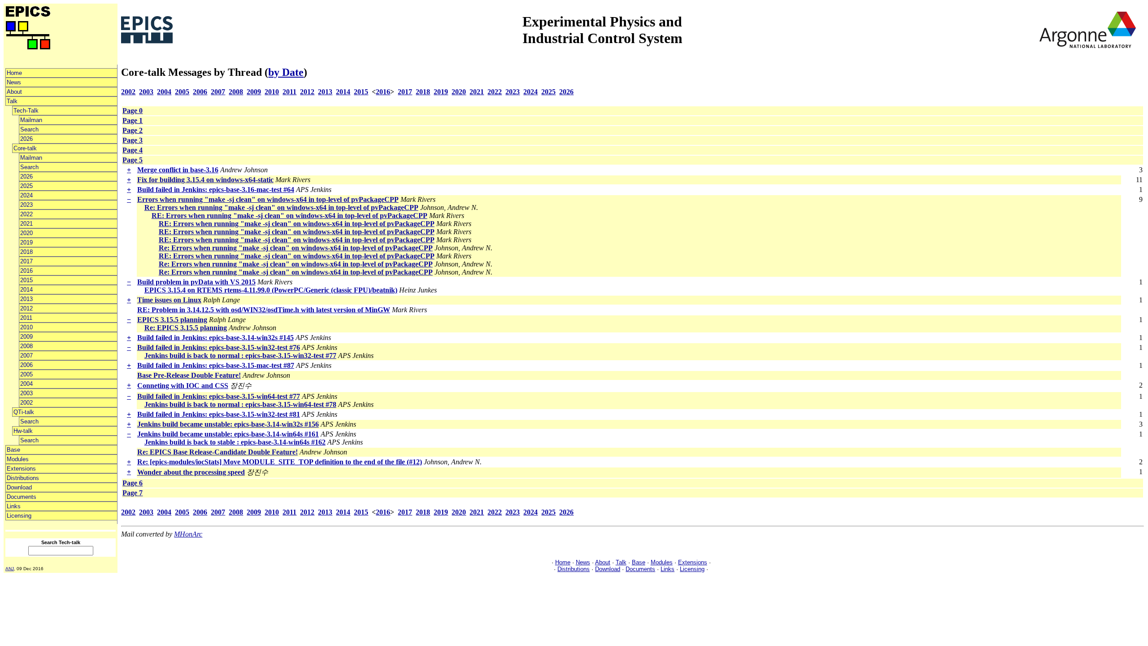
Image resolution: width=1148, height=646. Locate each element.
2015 (26, 280)
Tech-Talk (26, 110)
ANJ (9, 568)
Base (13, 449)
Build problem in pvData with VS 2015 (196, 282)
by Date (286, 72)
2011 (26, 317)
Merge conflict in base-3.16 (177, 170)
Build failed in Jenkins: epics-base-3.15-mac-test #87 (215, 365)
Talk (12, 101)
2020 (26, 233)
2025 (26, 186)
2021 (26, 223)
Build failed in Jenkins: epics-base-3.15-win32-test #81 (218, 414)
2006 (26, 365)
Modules (18, 459)
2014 (26, 289)
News (14, 82)
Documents (21, 496)
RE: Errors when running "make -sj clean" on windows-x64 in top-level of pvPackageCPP (289, 215)
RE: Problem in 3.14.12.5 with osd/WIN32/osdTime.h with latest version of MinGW (263, 310)
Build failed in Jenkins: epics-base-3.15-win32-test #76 (218, 347)
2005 (26, 374)
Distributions (23, 478)
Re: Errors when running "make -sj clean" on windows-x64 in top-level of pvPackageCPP (281, 207)
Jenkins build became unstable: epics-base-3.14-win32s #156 (228, 424)
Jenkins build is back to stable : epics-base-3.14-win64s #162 (235, 442)
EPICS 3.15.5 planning (172, 319)
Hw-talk (23, 431)
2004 (26, 383)
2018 (26, 252)
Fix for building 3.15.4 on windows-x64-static (205, 179)
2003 (26, 393)
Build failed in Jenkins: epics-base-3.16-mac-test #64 (215, 189)
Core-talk (25, 148)
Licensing (19, 515)
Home (14, 73)
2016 (26, 270)
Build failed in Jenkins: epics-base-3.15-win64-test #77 (218, 396)
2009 (26, 336)
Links (14, 506)
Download (19, 487)
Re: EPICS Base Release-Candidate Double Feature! (217, 452)
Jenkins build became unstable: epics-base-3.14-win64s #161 (228, 434)
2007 (26, 355)
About (14, 91)
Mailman (31, 120)
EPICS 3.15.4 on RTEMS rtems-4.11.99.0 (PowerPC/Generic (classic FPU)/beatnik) (270, 290)
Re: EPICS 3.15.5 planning (185, 328)
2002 (26, 402)
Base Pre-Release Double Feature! (189, 375)
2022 (26, 214)
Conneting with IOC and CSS (182, 385)
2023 (26, 204)
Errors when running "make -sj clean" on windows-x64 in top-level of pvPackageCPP (268, 199)
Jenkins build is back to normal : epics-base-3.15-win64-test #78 (240, 404)
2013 (26, 299)
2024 (26, 195)
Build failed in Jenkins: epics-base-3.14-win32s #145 (215, 337)
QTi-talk (23, 412)
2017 (26, 261)
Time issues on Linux (169, 300)
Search (29, 129)
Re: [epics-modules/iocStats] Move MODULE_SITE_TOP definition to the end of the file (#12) (279, 462)
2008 (26, 346)
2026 (26, 138)
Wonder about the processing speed (191, 472)
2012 (26, 308)
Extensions (21, 468)
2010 (26, 327)
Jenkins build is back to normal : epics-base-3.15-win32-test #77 (240, 355)
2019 (26, 242)
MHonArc (188, 534)
